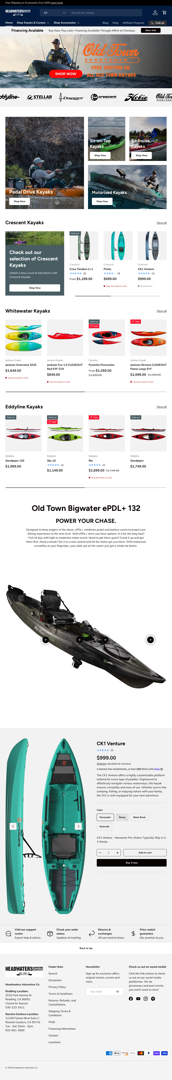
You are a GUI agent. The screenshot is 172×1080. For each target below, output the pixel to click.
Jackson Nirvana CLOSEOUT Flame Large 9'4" (148, 366)
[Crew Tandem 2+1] (84, 245)
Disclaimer (55, 980)
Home (9, 23)
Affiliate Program (133, 23)
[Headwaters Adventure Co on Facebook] (131, 998)
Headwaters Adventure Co (25, 1067)
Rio (91, 460)
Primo (107, 269)
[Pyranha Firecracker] (107, 337)
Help (116, 23)
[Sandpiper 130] (23, 433)
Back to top (86, 948)
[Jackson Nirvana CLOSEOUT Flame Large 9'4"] (148, 337)
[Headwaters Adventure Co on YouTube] (138, 998)
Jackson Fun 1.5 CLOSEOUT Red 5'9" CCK (65, 366)
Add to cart (145, 852)
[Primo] (118, 245)
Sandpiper (137, 460)
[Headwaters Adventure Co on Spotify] (153, 998)
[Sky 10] (65, 433)
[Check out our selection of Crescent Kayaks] (34, 238)
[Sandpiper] (148, 433)
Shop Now (19, 201)
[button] (164, 12)
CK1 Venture (146, 269)
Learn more (56, 2)
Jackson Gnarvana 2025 (20, 364)
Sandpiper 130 (14, 460)
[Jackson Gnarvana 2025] (23, 337)
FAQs (52, 1022)
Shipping (101, 763)
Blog (106, 23)
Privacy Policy (57, 987)
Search (53, 973)
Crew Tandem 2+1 (81, 269)
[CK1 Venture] (152, 245)
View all (162, 222)
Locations (55, 1042)
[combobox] (91, 12)
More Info (150, 30)
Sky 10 (51, 460)
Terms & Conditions (61, 993)
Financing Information (62, 1028)
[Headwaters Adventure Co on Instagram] (145, 998)
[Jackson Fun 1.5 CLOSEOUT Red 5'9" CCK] (65, 337)
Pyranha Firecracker (102, 364)
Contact (53, 1035)
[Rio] (107, 433)
